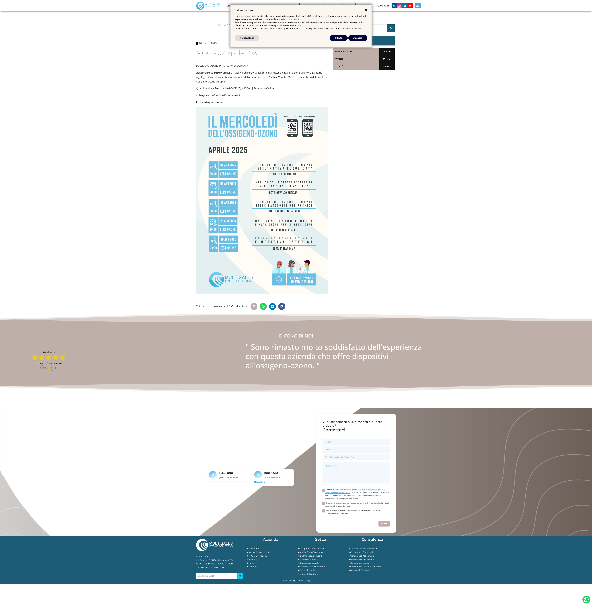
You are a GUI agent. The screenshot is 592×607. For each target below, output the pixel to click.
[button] (254, 306)
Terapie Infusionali (308, 574)
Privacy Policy (288, 580)
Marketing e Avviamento (362, 559)
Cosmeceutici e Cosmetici (312, 566)
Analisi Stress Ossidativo (311, 552)
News (251, 563)
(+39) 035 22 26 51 (228, 477)
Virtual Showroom (258, 556)
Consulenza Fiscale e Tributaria (366, 566)
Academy (253, 559)
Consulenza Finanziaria (362, 552)
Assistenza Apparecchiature (364, 548)
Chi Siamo (254, 548)
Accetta (357, 38)
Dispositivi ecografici (309, 563)
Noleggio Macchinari (259, 552)
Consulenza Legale (360, 563)
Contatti (383, 5)
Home (222, 25)
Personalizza (247, 38)
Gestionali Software (360, 570)
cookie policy (292, 19)
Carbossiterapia (307, 570)
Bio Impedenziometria (310, 556)
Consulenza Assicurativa (362, 556)
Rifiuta (339, 38)
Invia (384, 523)
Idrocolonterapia (307, 559)
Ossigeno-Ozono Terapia (311, 548)
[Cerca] (240, 576)
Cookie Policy (303, 580)
